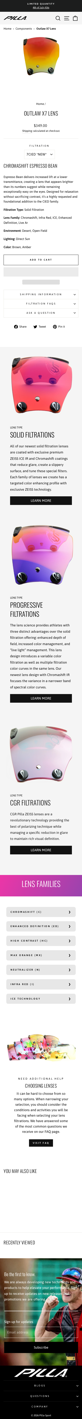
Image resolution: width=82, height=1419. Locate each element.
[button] (41, 272)
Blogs (40, 1385)
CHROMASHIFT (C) (26, 911)
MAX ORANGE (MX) (27, 955)
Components (24, 28)
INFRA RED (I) (23, 984)
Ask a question (40, 312)
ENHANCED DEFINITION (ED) (35, 926)
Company (40, 1406)
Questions (40, 1396)
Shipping (27, 130)
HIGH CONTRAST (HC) (29, 940)
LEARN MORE (41, 500)
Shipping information (41, 294)
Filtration (39, 145)
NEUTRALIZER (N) (26, 969)
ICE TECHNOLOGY (26, 998)
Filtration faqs (41, 303)
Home (7, 28)
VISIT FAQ (41, 1143)
